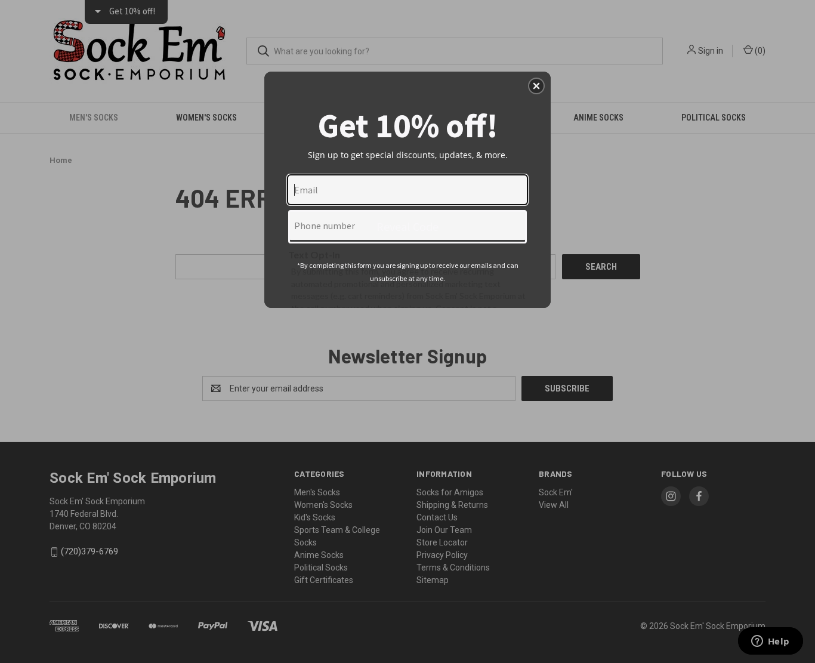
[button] (536, 86)
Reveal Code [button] (407, 226)
